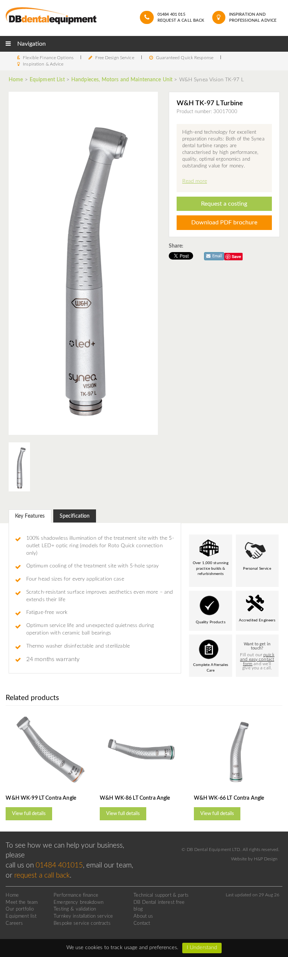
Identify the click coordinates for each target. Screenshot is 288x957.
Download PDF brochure (224, 222)
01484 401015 (59, 865)
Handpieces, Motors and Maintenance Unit (121, 79)
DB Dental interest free (159, 902)
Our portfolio (20, 909)
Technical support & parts (161, 895)
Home (17, 79)
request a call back (42, 875)
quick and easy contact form (257, 659)
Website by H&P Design (254, 859)
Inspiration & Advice (43, 64)
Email (216, 256)
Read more (194, 181)
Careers (14, 923)
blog (138, 909)
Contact (142, 923)
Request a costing (224, 204)
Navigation (31, 44)
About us (143, 916)
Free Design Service (114, 57)
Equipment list (21, 916)
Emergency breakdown (79, 902)
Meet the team (22, 902)
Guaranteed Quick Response (184, 57)
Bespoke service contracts (82, 923)
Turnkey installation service (83, 916)
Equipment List (47, 79)
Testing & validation (75, 909)
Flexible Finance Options (48, 57)
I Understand (202, 947)
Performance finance (76, 895)
